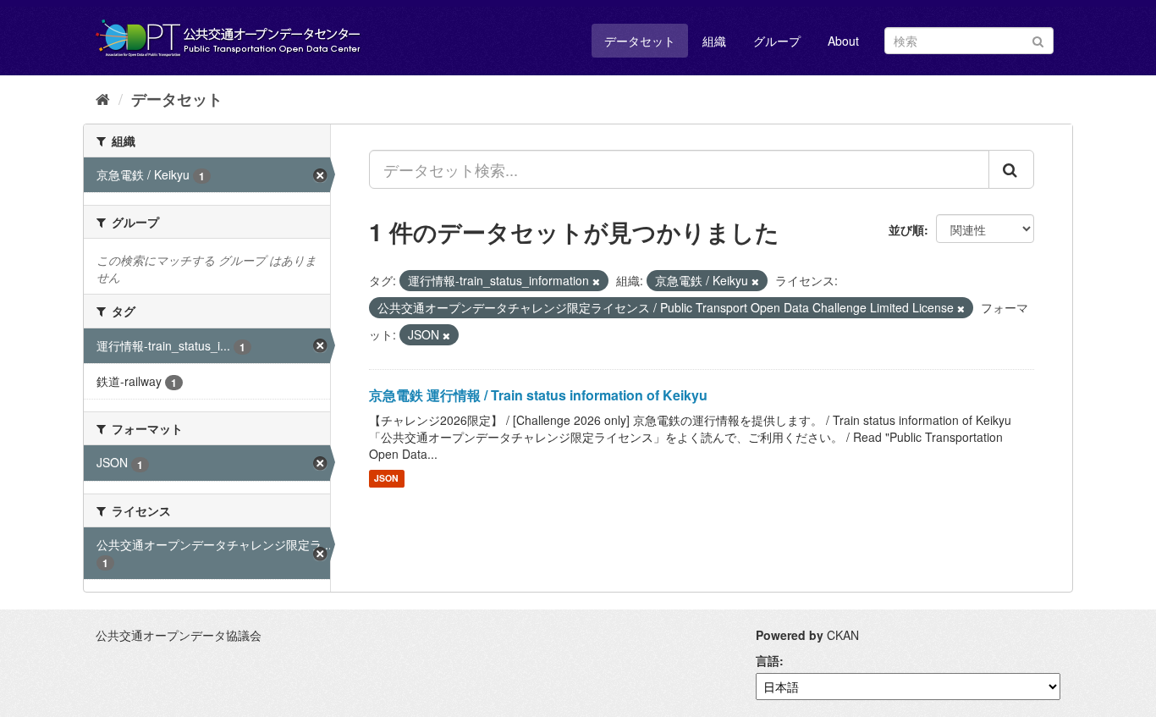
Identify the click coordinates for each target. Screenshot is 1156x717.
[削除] (596, 281)
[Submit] (1038, 39)
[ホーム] (103, 98)
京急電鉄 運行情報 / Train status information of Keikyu (538, 395)
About (843, 40)
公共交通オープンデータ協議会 (178, 634)
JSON (386, 478)
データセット (639, 40)
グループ (777, 40)
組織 (714, 40)
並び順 (906, 229)
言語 (767, 660)
